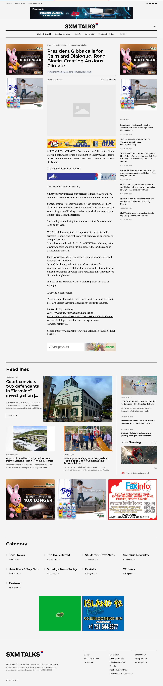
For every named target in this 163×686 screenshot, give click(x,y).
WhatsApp (139, 662)
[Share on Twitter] (110, 79)
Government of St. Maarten (121, 673)
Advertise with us (91, 658)
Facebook (139, 655)
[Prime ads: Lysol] (24, 59)
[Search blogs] (147, 3)
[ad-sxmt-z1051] (24, 93)
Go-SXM (123, 34)
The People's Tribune (119, 670)
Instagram (139, 658)
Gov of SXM (89, 34)
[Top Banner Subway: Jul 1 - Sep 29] (81, 13)
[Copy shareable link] (102, 79)
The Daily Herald (44, 34)
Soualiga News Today (83, 72)
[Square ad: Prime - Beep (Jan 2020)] (60, 613)
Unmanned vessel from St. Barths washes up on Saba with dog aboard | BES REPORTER (137, 127)
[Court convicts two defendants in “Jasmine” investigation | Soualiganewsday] (77, 399)
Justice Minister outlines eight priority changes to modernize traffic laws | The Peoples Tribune (138, 173)
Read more (13, 415)
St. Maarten (89, 662)
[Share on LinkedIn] (114, 79)
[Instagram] (153, 3)
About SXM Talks (20, 3)
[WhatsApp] (156, 3)
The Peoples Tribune (107, 34)
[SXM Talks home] (81, 26)
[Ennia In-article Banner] (81, 347)
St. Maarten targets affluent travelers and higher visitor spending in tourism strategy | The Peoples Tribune (137, 187)
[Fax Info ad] (132, 499)
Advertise (9, 3)
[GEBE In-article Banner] (81, 176)
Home (49, 45)
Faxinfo (78, 34)
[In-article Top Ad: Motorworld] (81, 143)
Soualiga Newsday (62, 34)
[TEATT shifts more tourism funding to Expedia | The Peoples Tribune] (139, 385)
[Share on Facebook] (106, 79)
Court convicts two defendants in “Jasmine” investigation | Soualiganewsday (135, 142)
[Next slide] (155, 442)
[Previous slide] (152, 442)
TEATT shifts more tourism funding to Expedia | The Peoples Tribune (137, 214)
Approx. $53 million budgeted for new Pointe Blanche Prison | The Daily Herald (137, 201)
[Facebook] (150, 3)
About (86, 655)
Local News (68, 72)
